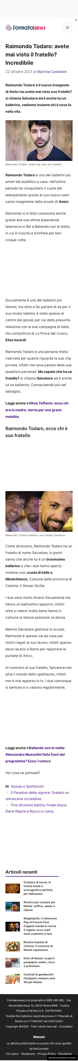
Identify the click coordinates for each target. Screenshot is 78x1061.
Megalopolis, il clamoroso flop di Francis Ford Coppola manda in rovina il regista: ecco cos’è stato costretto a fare (40, 926)
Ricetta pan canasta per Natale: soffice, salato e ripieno (39, 906)
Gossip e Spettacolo (27, 786)
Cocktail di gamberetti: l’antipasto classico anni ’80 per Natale (39, 978)
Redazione (28, 1054)
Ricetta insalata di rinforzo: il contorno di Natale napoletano (38, 946)
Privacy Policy (47, 1054)
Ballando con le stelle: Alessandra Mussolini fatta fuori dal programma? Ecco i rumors (35, 754)
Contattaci (66, 1026)
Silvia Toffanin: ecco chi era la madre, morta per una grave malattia (36, 410)
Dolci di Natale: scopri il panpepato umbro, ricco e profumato (39, 962)
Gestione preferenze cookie (62, 1057)
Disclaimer (65, 1054)
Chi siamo (12, 1054)
